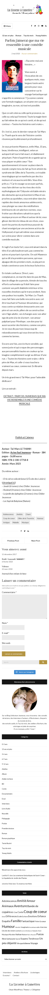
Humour (40, 518)
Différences (11, 916)
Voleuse (5, 566)
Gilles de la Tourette (26, 518)
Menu (8, 26)
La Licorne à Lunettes (24, 984)
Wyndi (4, 870)
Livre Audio (6, 809)
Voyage (34, 943)
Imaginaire (25, 927)
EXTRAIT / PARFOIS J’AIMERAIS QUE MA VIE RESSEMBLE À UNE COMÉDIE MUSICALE (25, 400)
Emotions (32, 916)
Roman (18, 35)
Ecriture (25, 916)
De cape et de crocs (18, 870)
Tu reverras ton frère (24, 884)
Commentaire (9, 592)
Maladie (16, 522)
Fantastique (27, 921)
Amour (31, 901)
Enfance (41, 916)
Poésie (4, 823)
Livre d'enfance (27, 931)
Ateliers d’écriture (21, 972)
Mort (39, 931)
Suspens (24, 938)
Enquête (6, 921)
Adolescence (8, 514)
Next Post (35, 541)
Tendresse (33, 938)
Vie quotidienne (23, 943)
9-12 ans (5, 764)
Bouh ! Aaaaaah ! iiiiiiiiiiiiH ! (13, 559)
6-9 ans (4, 759)
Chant (28, 514)
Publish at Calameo (24, 437)
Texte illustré (6, 843)
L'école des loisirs (8, 931)
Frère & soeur (40, 921)
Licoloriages (35, 972)
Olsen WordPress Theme (19, 990)
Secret (18, 939)
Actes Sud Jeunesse (20, 452)
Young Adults (41, 35)
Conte (4, 789)
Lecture (18, 931)
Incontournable (34, 927)
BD (3, 784)
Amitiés (20, 514)
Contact (16, 975)
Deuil (3, 916)
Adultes (5, 769)
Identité (17, 927)
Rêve (4, 939)
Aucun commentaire (29, 53)
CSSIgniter (36, 990)
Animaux (8, 906)
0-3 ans (4, 744)
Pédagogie (6, 819)
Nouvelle (5, 814)
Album (4, 774)
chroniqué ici (9, 482)
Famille (16, 921)
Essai (4, 799)
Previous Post (13, 541)
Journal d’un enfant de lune (14, 573)
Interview (43, 927)
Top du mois (28, 35)
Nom (5, 623)
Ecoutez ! (6, 975)
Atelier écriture (7, 779)
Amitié (21, 901)
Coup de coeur (9, 518)
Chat (15, 912)
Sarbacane (11, 939)
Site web (6, 643)
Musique (25, 522)
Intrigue (6, 522)
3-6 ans (4, 754)
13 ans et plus (8, 35)
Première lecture (8, 828)
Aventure (20, 906)
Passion (33, 934)
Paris (29, 934)
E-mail (5, 633)
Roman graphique (8, 838)
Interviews (6, 804)
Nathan (18, 934)
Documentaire (7, 794)
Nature (24, 935)
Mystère (12, 935)
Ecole (19, 916)
